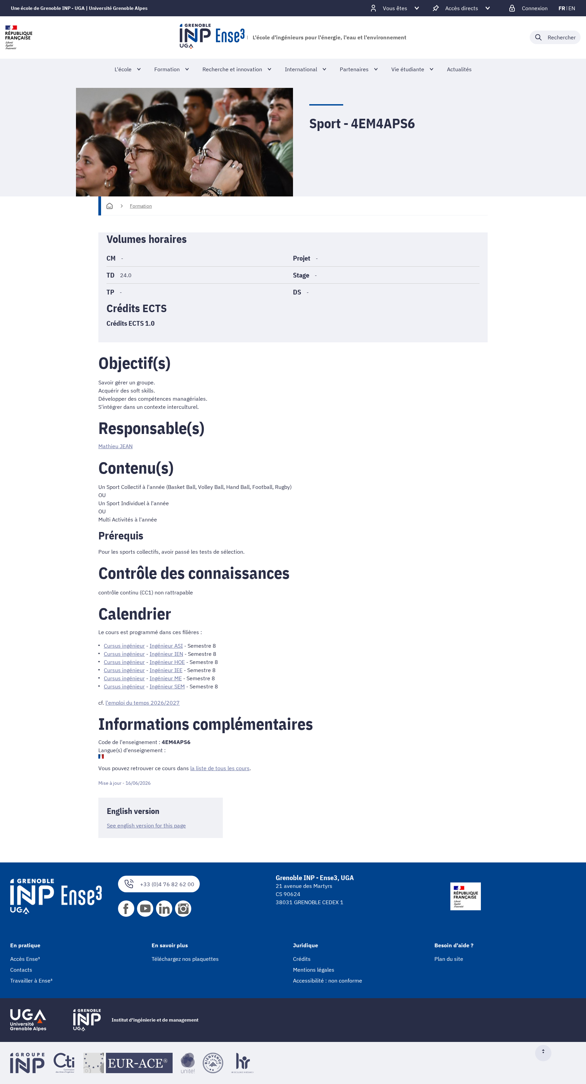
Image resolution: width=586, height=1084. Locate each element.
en (571, 8)
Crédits (302, 958)
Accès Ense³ (25, 958)
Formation (141, 206)
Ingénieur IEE (166, 670)
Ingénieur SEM (167, 686)
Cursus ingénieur (124, 645)
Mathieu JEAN (115, 446)
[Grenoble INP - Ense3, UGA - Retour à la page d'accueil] (212, 37)
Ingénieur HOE (167, 662)
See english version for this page (146, 825)
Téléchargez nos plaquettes (185, 958)
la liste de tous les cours (220, 768)
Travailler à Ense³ (31, 980)
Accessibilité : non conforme (327, 980)
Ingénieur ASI (166, 645)
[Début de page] (546, 1053)
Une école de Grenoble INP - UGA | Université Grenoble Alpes (79, 8)
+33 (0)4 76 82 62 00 (167, 884)
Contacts (21, 969)
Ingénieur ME (166, 678)
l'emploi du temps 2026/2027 (142, 702)
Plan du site (448, 958)
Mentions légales (313, 969)
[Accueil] (109, 206)
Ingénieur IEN (166, 653)
